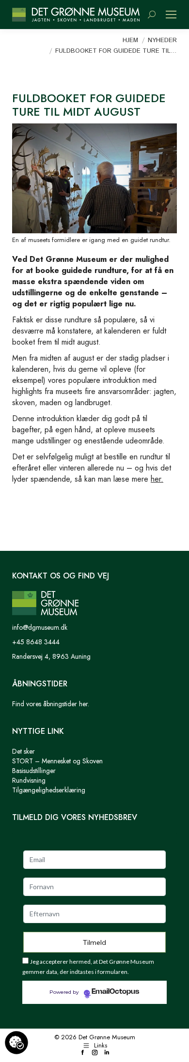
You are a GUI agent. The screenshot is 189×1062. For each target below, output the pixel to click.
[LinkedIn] (107, 1053)
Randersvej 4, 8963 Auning (51, 656)
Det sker (23, 751)
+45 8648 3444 (36, 642)
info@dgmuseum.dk (39, 627)
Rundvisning (29, 780)
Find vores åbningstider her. (50, 704)
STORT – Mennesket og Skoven (57, 761)
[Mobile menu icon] (171, 14)
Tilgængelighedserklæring (48, 790)
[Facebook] (82, 1053)
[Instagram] (95, 1053)
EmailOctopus (115, 991)
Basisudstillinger (34, 770)
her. (157, 479)
